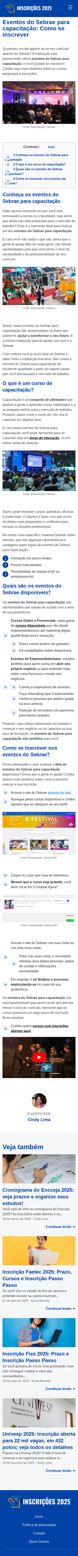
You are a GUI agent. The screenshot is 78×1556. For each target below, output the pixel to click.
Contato (39, 1533)
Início (39, 1516)
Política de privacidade (39, 1525)
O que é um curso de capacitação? (40, 164)
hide (51, 147)
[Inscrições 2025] (29, 7)
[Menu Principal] (70, 7)
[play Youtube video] (39, 1057)
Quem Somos (39, 1541)
